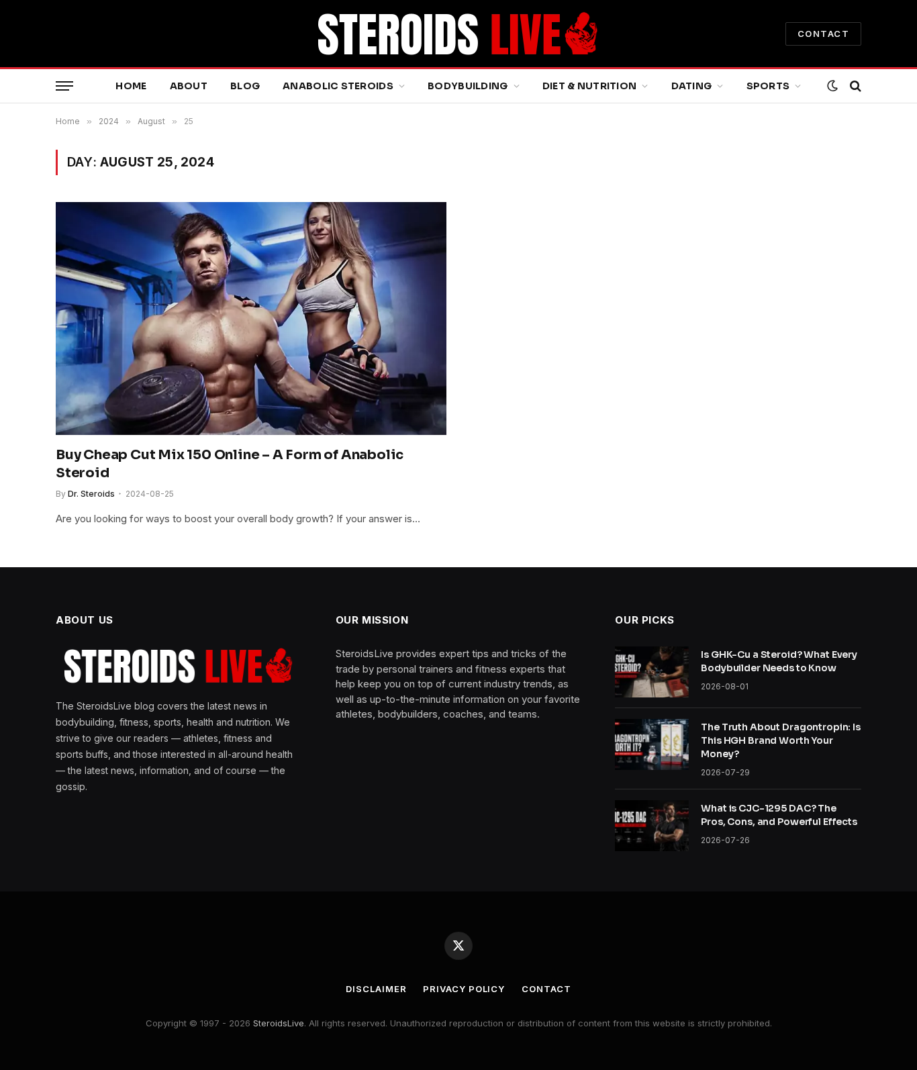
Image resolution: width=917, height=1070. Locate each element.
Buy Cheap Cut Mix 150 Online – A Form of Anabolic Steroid (229, 463)
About (188, 86)
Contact (546, 988)
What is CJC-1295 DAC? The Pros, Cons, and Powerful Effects (779, 815)
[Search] (854, 86)
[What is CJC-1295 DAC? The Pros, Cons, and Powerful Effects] (652, 825)
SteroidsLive (278, 1023)
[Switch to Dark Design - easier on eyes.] (832, 86)
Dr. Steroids (91, 494)
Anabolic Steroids (338, 86)
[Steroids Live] (458, 33)
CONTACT (823, 33)
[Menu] (64, 86)
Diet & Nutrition (589, 86)
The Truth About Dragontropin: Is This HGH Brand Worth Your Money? (781, 740)
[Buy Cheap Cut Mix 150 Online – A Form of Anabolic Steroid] (251, 318)
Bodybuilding (468, 86)
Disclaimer (376, 988)
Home (130, 86)
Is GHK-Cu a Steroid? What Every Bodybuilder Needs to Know (779, 661)
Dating (691, 86)
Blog (245, 86)
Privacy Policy (464, 988)
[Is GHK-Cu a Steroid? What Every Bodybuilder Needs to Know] (652, 671)
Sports (768, 86)
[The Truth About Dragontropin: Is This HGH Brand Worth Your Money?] (652, 744)
